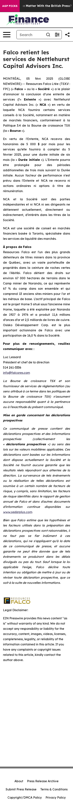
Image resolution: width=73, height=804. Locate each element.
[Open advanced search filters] (57, 34)
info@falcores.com (16, 373)
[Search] (48, 34)
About (18, 781)
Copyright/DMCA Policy (24, 797)
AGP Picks (9, 6)
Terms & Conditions (54, 789)
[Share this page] (67, 34)
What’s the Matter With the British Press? (40, 6)
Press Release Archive (43, 781)
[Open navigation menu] (6, 34)
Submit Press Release (21, 789)
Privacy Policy (55, 797)
